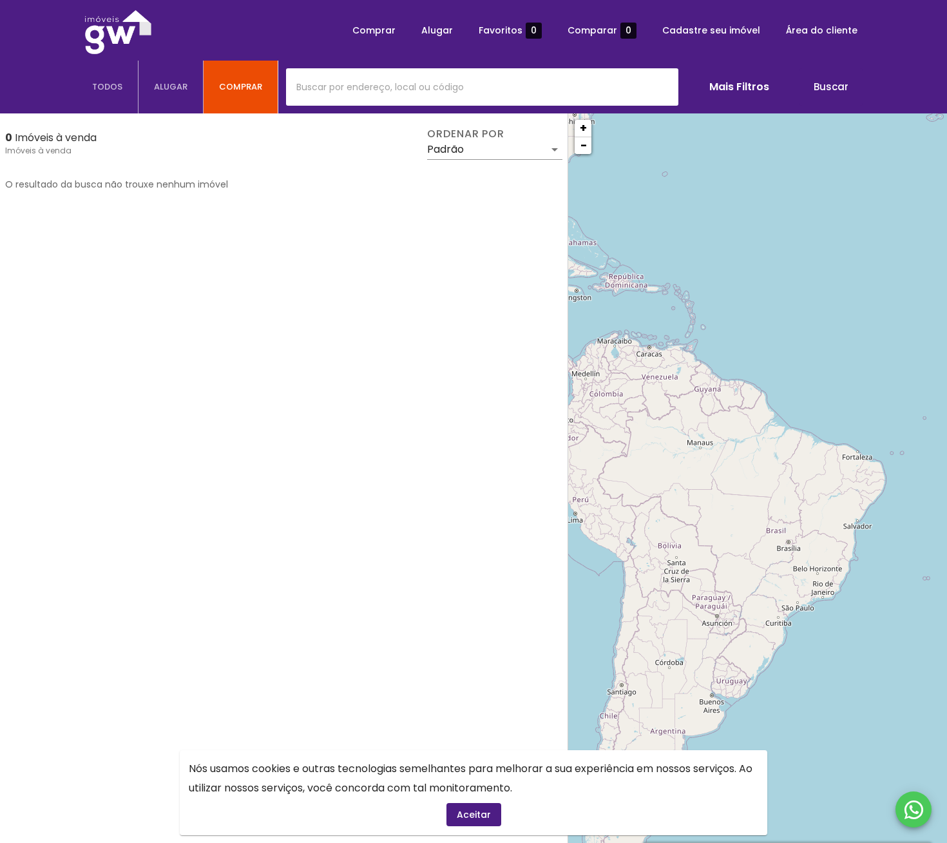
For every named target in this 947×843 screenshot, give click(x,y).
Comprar (374, 30)
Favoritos (508, 30)
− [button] (583, 145)
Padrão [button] (445, 149)
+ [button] (583, 128)
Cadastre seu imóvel (711, 30)
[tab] (108, 87)
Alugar (437, 30)
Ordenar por (465, 134)
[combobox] (482, 87)
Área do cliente (821, 30)
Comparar (599, 30)
